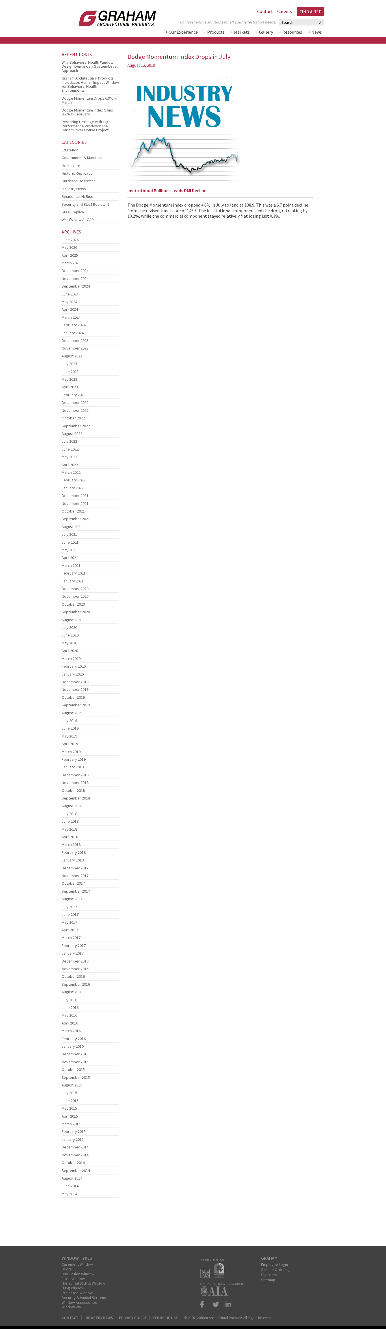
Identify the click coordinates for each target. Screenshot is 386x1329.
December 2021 (75, 495)
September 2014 (76, 1170)
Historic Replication (78, 173)
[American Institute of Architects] (215, 1294)
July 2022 (69, 441)
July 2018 (69, 813)
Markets (242, 32)
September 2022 (76, 425)
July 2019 (69, 720)
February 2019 (74, 759)
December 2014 (75, 1147)
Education (70, 150)
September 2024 (76, 286)
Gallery (266, 32)
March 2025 (71, 262)
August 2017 (72, 898)
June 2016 (70, 1007)
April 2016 (70, 1023)
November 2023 (75, 348)
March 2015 (71, 1123)
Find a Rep (311, 11)
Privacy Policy (133, 1317)
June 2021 (70, 542)
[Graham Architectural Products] (109, 16)
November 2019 (75, 689)
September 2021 (76, 518)
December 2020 (75, 588)
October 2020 (73, 604)
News (316, 32)
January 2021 (73, 581)
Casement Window (77, 1264)
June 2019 (70, 728)
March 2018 (71, 844)
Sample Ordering (275, 1269)
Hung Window (73, 1288)
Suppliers (269, 1274)
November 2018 (75, 782)
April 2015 (70, 1116)
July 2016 (69, 999)
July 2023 (69, 363)
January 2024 (73, 332)
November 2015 (75, 1061)
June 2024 (70, 294)
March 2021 (71, 565)
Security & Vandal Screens (84, 1297)
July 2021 (69, 534)
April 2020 (70, 650)
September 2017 (76, 891)
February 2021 (74, 573)
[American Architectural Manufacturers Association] (206, 1276)
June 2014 (70, 1185)
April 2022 (70, 464)
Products (216, 32)
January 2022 (73, 487)
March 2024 (71, 317)
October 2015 (73, 1069)
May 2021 (69, 549)
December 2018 (75, 774)
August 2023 (72, 356)
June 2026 (70, 239)
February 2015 (74, 1131)
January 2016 (73, 1046)
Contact (265, 11)
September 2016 (76, 984)
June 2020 (70, 635)
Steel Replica (73, 212)
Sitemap (268, 1279)
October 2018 (73, 790)
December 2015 (75, 1053)
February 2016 (74, 1038)
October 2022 (73, 418)
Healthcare (71, 165)
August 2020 (72, 619)
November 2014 (75, 1154)
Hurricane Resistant (78, 180)
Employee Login (274, 1264)
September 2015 (76, 1077)
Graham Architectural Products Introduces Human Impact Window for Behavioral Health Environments (90, 84)
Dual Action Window (78, 1273)
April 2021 (70, 557)
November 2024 (75, 278)
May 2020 (69, 643)
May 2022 (69, 456)
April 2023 (70, 386)
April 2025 (70, 255)
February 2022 (74, 480)
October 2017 (73, 883)
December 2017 (75, 868)
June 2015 (70, 1100)
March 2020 (71, 658)
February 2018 (74, 852)
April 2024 (70, 309)
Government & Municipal (82, 157)
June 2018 (70, 821)
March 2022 (71, 472)
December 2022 (75, 402)
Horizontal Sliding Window (83, 1283)
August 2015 (72, 1085)
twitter (216, 1304)
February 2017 (74, 945)
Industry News (74, 188)
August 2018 (72, 805)
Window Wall (72, 1306)
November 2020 (75, 596)
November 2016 (75, 968)
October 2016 (73, 976)
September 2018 (76, 798)
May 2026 (69, 247)
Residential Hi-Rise (77, 196)
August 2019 (72, 712)
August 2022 (72, 433)
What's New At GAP (78, 219)
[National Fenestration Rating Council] (220, 1276)
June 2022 (70, 449)
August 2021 (72, 526)
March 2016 (71, 1030)
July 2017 (69, 906)
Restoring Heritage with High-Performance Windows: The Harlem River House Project (87, 125)
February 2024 (74, 324)
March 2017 (71, 937)
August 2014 (72, 1178)
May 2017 (69, 922)
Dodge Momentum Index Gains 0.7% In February (87, 112)
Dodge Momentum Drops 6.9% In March (89, 100)
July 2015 (69, 1092)
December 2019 (75, 681)
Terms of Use (165, 1317)
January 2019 (73, 766)
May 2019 (69, 736)
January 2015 (73, 1139)
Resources (292, 32)
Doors (67, 1269)
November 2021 (75, 503)
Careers (284, 11)
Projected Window (77, 1292)
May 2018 (69, 829)
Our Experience (183, 32)
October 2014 (73, 1162)
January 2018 (73, 860)
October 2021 (73, 511)
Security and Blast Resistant (85, 204)
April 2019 (70, 743)
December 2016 (75, 961)
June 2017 (70, 914)
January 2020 (73, 674)
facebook (204, 1304)
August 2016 (72, 991)
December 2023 (75, 340)
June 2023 (70, 371)
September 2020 (76, 611)
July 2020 (69, 627)
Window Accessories (79, 1302)
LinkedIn (227, 1304)
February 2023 (74, 394)
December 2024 (75, 270)
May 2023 (69, 379)
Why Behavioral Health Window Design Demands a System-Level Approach (90, 66)
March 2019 (71, 751)
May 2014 (69, 1193)
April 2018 (70, 836)
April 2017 (70, 930)
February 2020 (74, 666)
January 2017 (73, 953)
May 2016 (69, 1015)
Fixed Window (73, 1278)
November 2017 (75, 875)
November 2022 (75, 410)
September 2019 (76, 705)
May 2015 (69, 1108)
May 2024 (69, 301)
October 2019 (73, 697)
